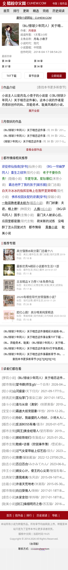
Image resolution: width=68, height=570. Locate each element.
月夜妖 (32, 30)
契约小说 (9, 418)
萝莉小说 (9, 378)
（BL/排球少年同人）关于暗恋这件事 (24, 130)
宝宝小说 (9, 411)
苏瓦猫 (47, 504)
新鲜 (35, 490)
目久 (50, 451)
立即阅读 (56, 76)
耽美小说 (9, 504)
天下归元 (32, 391)
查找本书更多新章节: (24, 359)
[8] (45, 359)
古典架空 (9, 477)
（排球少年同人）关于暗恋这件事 (22, 141)
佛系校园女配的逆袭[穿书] (36, 197)
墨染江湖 (35, 398)
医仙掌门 (22, 398)
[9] (49, 359)
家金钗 (22, 497)
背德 (19, 457)
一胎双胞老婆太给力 (22, 203)
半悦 (41, 411)
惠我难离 (22, 477)
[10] (53, 359)
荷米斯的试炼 (46, 221)
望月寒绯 (46, 431)
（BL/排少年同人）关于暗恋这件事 (41, 378)
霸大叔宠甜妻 (26, 411)
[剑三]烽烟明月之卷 (29, 504)
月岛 (36, 39)
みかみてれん (38, 464)
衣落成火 (38, 437)
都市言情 (9, 431)
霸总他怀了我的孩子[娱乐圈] (35, 185)
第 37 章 (6, 66)
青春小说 (51, 227)
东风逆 (33, 477)
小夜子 (44, 39)
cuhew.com (36, 3)
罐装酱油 (29, 457)
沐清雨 (39, 484)
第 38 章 (38, 61)
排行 (16, 11)
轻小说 (7, 391)
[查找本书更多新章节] (51, 87)
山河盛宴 (19, 391)
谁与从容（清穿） (28, 404)
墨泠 (40, 424)
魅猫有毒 (56, 471)
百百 (22, 464)
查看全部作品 (34, 149)
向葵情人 (23, 490)
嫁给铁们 (23, 437)
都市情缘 (35, 227)
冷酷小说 (9, 437)
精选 (36, 11)
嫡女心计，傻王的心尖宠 (32, 471)
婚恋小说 (9, 424)
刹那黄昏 (47, 404)
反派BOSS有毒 (26, 424)
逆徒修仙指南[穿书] (22, 166)
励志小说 (9, 464)
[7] (42, 359)
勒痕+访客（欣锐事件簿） (33, 444)
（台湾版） (34, 543)
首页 (6, 11)
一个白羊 (43, 384)
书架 (54, 3)
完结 (46, 11)
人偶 (43, 209)
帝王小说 (9, 471)
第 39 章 (6, 61)
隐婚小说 (9, 451)
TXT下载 (11, 76)
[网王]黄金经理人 (27, 431)
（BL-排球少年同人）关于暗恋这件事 (24, 135)
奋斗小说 (9, 404)
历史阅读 (59, 11)
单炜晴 (33, 497)
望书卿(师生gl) (26, 384)
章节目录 (34, 76)
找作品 (63, 3)
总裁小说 (9, 484)
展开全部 (34, 110)
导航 (54, 515)
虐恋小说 (9, 497)
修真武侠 (9, 398)
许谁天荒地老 (25, 484)
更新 (26, 11)
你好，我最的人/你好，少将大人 (39, 418)
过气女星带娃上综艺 (31, 451)
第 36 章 (38, 66)
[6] (38, 359)
